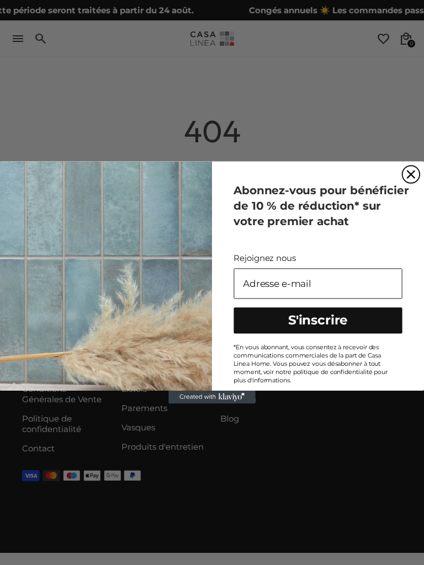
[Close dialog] (411, 175)
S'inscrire (318, 320)
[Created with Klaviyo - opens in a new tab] (212, 397)
